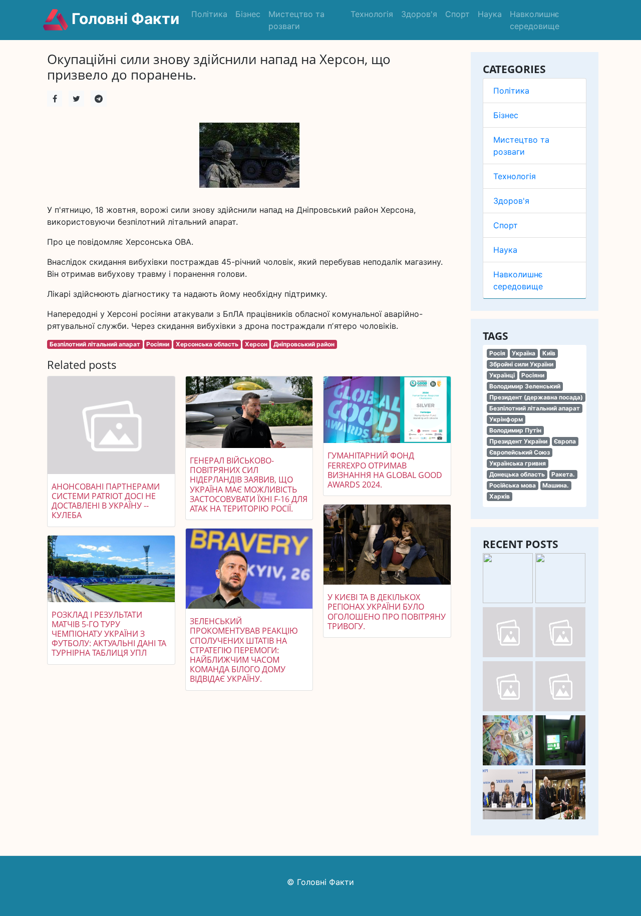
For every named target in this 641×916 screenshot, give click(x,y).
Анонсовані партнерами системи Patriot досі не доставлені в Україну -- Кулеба (106, 501)
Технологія (372, 14)
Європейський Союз (519, 452)
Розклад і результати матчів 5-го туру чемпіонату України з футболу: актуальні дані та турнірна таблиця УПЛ (109, 634)
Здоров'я (419, 14)
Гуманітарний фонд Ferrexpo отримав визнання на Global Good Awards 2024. (385, 470)
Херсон (256, 344)
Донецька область (517, 474)
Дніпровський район (304, 344)
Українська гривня (517, 463)
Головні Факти (123, 19)
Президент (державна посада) (536, 397)
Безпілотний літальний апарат (534, 408)
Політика (209, 14)
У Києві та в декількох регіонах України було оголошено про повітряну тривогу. (387, 612)
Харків (499, 496)
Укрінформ (506, 419)
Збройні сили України (521, 364)
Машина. (555, 485)
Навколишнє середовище (534, 20)
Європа (565, 441)
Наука (490, 14)
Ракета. (563, 474)
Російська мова (512, 485)
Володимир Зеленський (524, 386)
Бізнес (247, 14)
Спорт (457, 14)
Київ (548, 353)
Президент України (518, 441)
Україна (523, 353)
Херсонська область (207, 344)
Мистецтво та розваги (296, 20)
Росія (497, 353)
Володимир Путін (515, 430)
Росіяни (532, 375)
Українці (502, 375)
